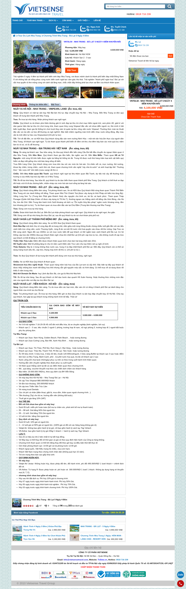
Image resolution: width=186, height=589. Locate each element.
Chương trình (19, 105)
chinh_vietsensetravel (112, 30)
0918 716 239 (143, 14)
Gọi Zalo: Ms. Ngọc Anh (83, 29)
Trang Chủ (45, 9)
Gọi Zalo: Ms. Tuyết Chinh (107, 29)
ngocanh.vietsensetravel (87, 30)
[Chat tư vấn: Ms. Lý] (63, 30)
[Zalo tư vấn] (180, 574)
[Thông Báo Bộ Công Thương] (108, 578)
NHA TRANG (39, 109)
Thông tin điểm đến (38, 104)
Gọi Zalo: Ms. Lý (59, 29)
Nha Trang (93, 113)
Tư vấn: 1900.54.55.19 (113, 512)
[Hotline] (180, 583)
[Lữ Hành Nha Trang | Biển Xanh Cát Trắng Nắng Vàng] (14, 35)
